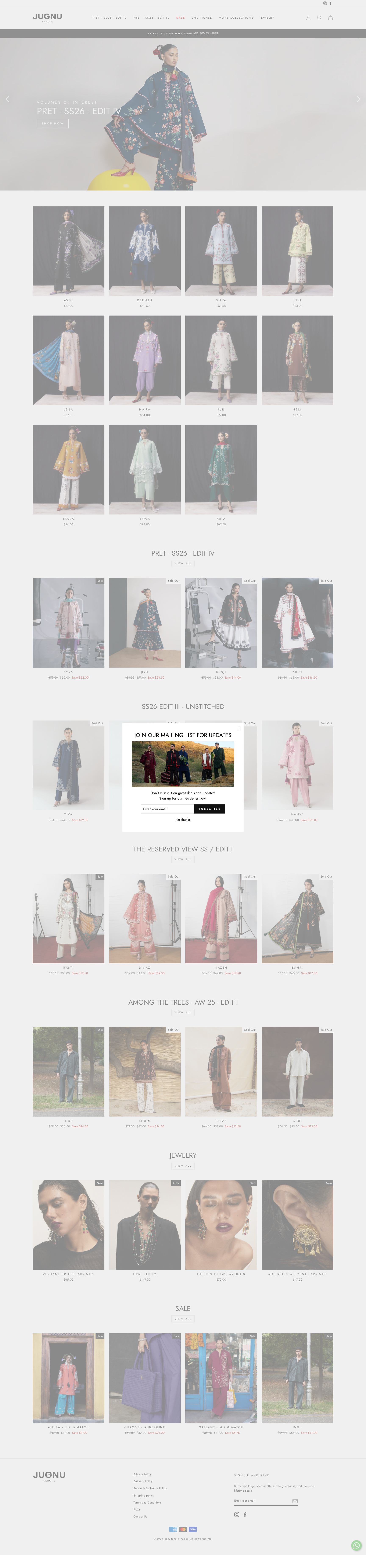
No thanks (183, 819)
